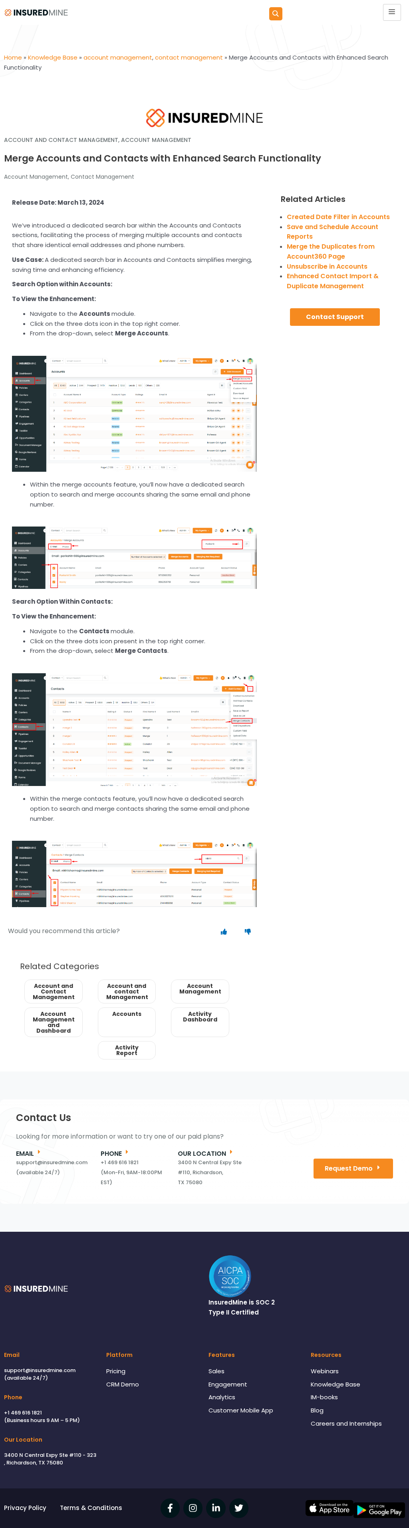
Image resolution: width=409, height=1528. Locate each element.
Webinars (325, 1371)
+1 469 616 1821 (23, 1412)
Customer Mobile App (240, 1410)
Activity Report (127, 1050)
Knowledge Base (335, 1384)
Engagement (227, 1384)
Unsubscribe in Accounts (327, 266)
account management (36, 177)
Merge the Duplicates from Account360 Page (331, 251)
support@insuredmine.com (39, 1370)
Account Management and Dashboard (54, 1022)
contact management (102, 177)
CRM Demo (122, 1384)
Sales (216, 1371)
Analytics (221, 1397)
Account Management (200, 988)
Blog (317, 1410)
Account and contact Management (127, 991)
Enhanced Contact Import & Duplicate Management (333, 281)
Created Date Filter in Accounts (338, 216)
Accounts (126, 1014)
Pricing (115, 1371)
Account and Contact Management (54, 991)
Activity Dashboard (200, 1016)
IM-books (324, 1397)
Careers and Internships (346, 1423)
